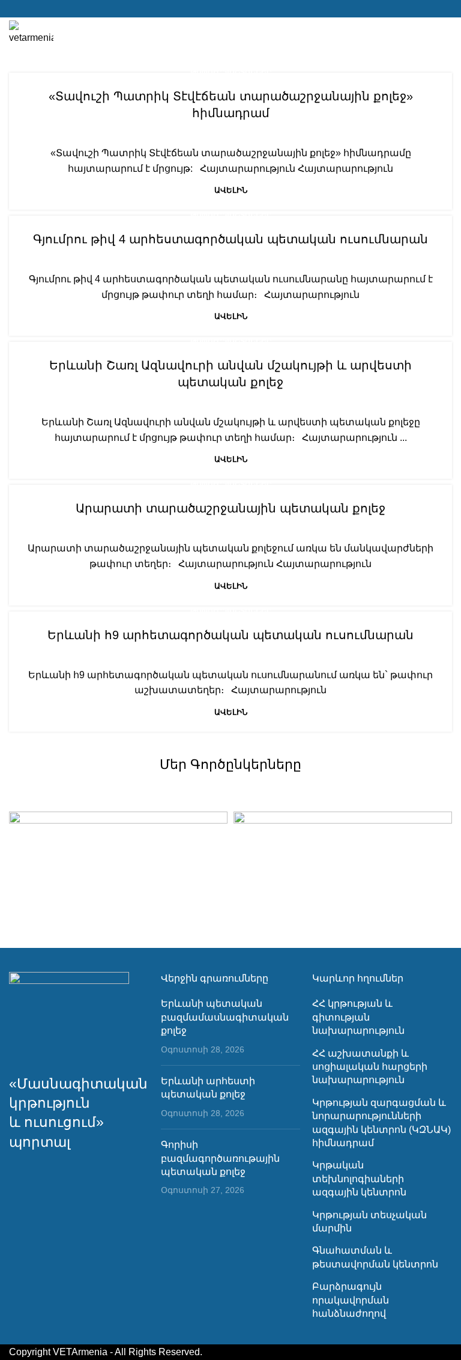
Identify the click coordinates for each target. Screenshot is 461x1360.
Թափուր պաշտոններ (230, 72)
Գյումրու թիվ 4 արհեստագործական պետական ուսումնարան (230, 239)
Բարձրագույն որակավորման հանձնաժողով (350, 1300)
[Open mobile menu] (447, 33)
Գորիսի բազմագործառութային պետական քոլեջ (220, 1158)
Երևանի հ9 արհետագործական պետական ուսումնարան (230, 635)
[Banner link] (118, 866)
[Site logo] (31, 32)
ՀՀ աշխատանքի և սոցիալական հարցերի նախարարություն (369, 1066)
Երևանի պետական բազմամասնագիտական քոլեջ (225, 1017)
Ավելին (230, 190)
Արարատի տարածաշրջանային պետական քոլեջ (230, 508)
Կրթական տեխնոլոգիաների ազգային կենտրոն (359, 1178)
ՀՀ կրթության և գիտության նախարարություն (358, 1017)
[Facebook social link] (230, 8)
